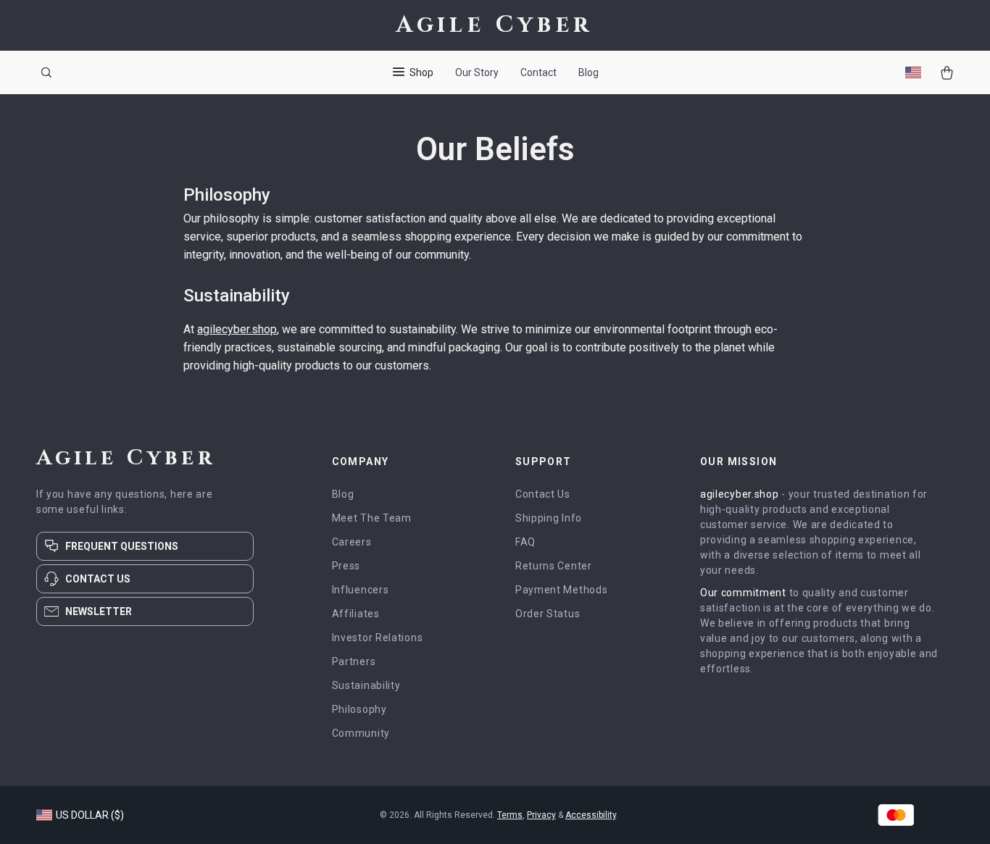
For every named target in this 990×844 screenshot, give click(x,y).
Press (346, 566)
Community (361, 733)
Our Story (477, 72)
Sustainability (366, 685)
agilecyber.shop (237, 329)
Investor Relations (377, 637)
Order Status (547, 613)
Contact (538, 72)
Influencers (360, 590)
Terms (510, 815)
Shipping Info (548, 518)
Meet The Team (372, 518)
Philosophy (359, 709)
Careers (352, 542)
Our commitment (743, 592)
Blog (588, 72)
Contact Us (542, 494)
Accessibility (590, 815)
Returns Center (553, 566)
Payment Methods (561, 590)
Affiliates (356, 613)
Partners (354, 661)
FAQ (525, 542)
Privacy (541, 815)
